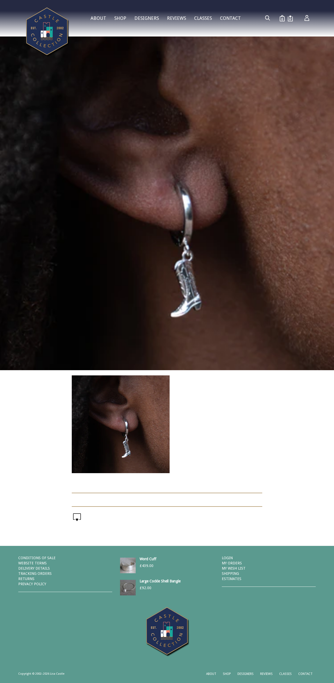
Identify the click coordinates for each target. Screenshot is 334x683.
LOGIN (227, 558)
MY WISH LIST (234, 568)
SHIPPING (230, 573)
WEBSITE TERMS (32, 563)
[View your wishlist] (290, 18)
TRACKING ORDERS (35, 573)
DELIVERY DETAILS (34, 568)
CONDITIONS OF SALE (37, 558)
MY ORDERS (232, 563)
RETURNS (26, 579)
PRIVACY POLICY (32, 584)
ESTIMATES (231, 579)
